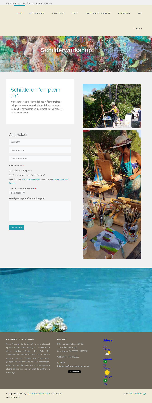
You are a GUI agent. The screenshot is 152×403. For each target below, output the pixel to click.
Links (139, 13)
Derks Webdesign (137, 393)
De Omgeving (58, 13)
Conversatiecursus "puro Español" (28, 175)
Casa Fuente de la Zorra (38, 393)
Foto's (75, 13)
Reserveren (124, 13)
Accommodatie (36, 13)
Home (19, 13)
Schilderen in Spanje (22, 170)
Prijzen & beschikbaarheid (98, 13)
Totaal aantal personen (22, 188)
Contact (138, 28)
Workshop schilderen (31, 179)
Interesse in (16, 165)
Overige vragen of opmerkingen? (27, 198)
